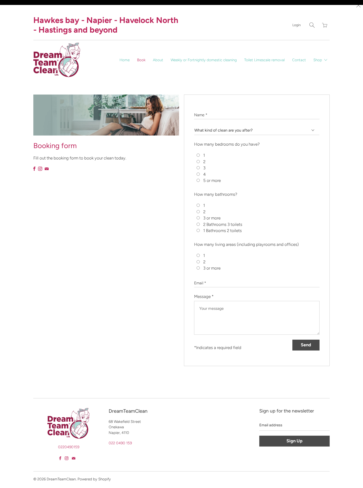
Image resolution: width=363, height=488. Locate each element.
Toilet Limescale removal (264, 60)
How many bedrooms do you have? (227, 144)
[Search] (312, 25)
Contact (299, 60)
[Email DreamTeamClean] (47, 169)
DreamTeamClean (61, 479)
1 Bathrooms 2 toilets (222, 230)
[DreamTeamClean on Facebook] (34, 169)
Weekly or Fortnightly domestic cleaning (204, 60)
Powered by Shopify (94, 479)
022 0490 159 (120, 443)
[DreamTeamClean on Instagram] (40, 169)
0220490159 (68, 447)
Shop (318, 60)
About (158, 60)
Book (141, 60)
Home (125, 60)
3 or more (212, 217)
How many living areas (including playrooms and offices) (246, 244)
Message (204, 296)
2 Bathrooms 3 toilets (222, 224)
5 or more (212, 180)
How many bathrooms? (215, 194)
